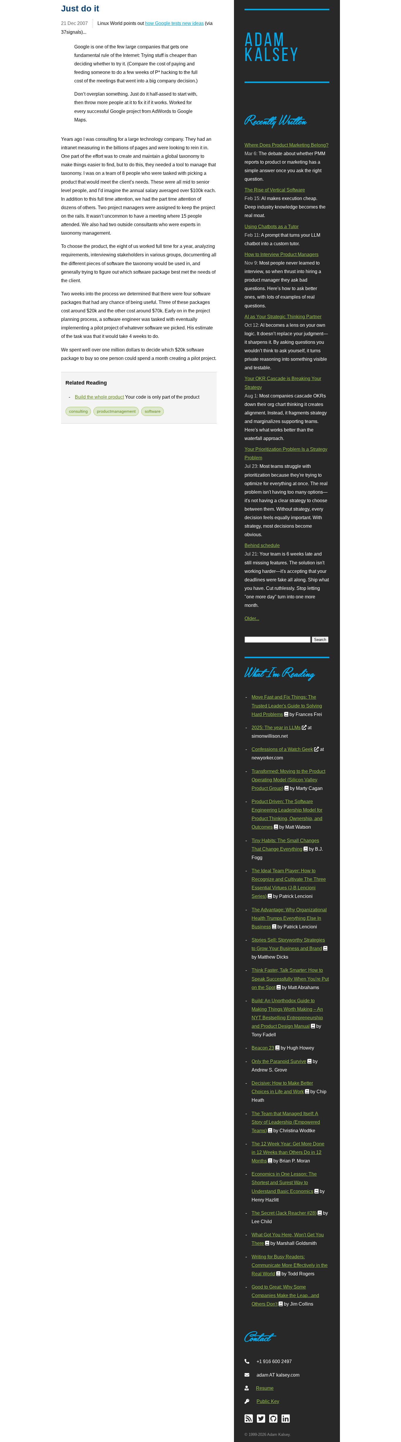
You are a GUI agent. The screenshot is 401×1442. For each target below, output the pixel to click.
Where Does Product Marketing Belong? (286, 145)
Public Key (268, 1401)
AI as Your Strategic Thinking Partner (283, 316)
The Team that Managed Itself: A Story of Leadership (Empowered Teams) (286, 1122)
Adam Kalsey (272, 47)
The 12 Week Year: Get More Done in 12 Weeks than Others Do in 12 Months (288, 1152)
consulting (78, 411)
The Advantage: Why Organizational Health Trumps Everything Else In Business (289, 918)
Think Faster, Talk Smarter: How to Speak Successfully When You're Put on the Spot (290, 978)
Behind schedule (262, 545)
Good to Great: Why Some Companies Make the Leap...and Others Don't (285, 1295)
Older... (252, 618)
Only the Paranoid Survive (279, 1061)
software (153, 411)
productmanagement (116, 411)
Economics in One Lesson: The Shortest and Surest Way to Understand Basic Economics (284, 1182)
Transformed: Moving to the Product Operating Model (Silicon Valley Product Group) (288, 780)
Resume (265, 1388)
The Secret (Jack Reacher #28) (284, 1213)
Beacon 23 (263, 1047)
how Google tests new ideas (174, 23)
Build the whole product (99, 397)
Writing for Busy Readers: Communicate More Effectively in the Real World (290, 1265)
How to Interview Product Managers (282, 254)
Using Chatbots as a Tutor (272, 226)
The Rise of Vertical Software (275, 189)
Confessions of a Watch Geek (282, 749)
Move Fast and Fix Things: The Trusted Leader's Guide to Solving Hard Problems (287, 705)
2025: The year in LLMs (276, 727)
